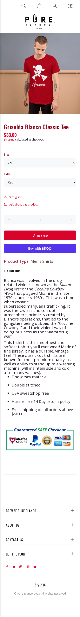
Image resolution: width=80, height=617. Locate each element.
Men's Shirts (41, 261)
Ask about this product (23, 204)
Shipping (9, 139)
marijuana (36, 306)
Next (76, 73)
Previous (3, 73)
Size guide (15, 197)
